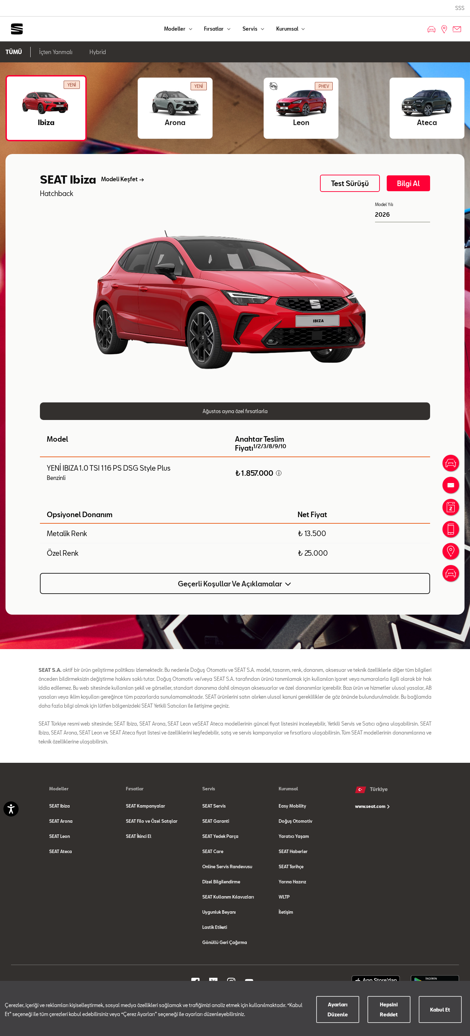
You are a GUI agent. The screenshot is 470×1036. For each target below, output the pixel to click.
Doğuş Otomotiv (295, 821)
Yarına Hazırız (292, 881)
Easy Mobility (292, 805)
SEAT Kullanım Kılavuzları (228, 896)
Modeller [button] (175, 29)
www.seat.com (370, 806)
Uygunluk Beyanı (219, 912)
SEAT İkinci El (138, 836)
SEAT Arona (61, 821)
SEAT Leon (59, 836)
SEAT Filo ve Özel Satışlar (152, 821)
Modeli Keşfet (119, 179)
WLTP (284, 896)
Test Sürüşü (350, 183)
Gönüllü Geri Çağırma (224, 942)
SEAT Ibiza (59, 805)
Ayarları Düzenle (338, 1009)
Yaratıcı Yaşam (294, 836)
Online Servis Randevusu (227, 866)
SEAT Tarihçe (291, 866)
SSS (459, 8)
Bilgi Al (408, 183)
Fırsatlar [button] (214, 29)
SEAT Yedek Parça (220, 836)
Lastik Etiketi (214, 927)
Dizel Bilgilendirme (221, 881)
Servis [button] (250, 29)
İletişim (286, 912)
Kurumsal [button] (287, 29)
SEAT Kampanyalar (145, 805)
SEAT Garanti (215, 821)
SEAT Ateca (60, 851)
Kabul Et (440, 1010)
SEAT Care (212, 851)
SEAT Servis (214, 805)
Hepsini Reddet (389, 1009)
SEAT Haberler (293, 851)
